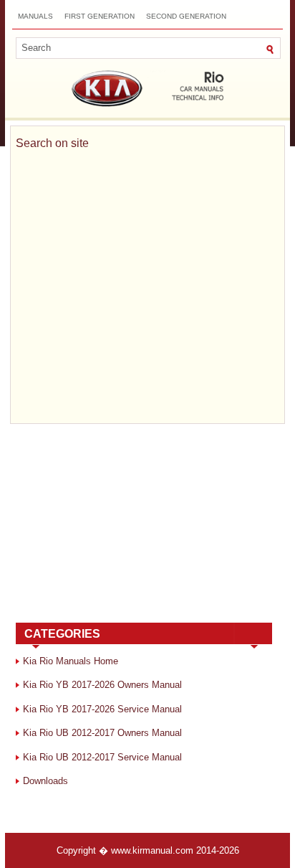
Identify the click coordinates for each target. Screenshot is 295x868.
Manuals (35, 16)
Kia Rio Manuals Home (70, 661)
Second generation (186, 16)
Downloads (45, 780)
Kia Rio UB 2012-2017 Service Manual (102, 757)
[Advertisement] (144, 525)
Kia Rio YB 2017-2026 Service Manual (102, 709)
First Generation (99, 16)
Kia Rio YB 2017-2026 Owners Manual (102, 684)
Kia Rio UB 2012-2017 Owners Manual (102, 732)
